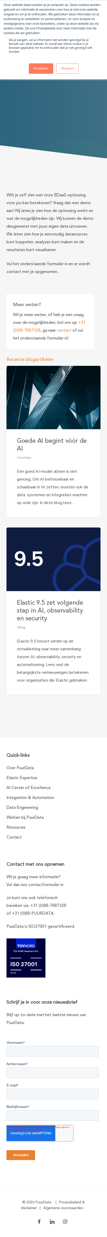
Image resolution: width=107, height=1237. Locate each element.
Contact (14, 837)
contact (64, 331)
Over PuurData (20, 768)
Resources (15, 828)
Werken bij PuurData (25, 818)
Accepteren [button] (41, 68)
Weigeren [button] (67, 68)
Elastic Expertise (21, 778)
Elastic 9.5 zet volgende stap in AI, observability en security (50, 611)
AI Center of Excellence (28, 788)
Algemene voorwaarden (63, 1208)
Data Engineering (22, 808)
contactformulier (43, 885)
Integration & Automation (30, 798)
